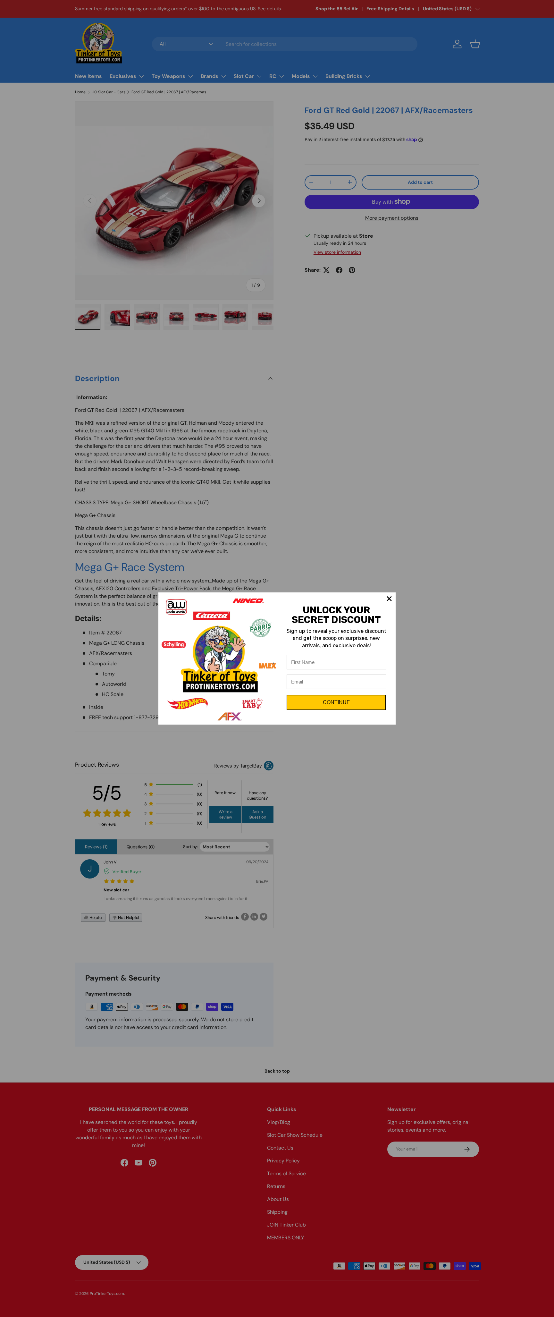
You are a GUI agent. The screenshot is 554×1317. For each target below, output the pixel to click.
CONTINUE (336, 702)
